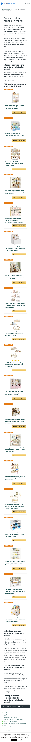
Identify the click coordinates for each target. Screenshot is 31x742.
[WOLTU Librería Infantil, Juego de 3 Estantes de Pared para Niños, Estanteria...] (15, 352)
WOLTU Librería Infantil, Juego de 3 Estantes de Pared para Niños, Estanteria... (15, 364)
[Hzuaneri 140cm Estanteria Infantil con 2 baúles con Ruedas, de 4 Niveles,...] (15, 582)
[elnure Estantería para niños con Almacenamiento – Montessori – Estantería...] (15, 412)
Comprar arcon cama (9, 712)
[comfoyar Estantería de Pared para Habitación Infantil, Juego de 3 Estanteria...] (15, 182)
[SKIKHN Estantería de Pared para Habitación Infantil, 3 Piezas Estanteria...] (15, 553)
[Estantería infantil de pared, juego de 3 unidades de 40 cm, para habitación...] (15, 154)
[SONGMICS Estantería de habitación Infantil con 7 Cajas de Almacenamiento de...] (15, 126)
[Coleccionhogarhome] (8, 3)
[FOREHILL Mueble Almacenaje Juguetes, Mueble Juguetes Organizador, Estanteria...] (15, 383)
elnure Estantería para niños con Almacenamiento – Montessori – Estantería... (15, 421)
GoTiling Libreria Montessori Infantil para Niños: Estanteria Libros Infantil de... (14, 277)
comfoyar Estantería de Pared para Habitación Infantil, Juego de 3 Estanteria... (15, 192)
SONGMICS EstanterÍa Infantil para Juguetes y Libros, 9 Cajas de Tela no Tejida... (14, 534)
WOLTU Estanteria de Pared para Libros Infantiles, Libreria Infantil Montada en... (15, 305)
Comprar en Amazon (19, 112)
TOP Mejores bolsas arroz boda (12, 727)
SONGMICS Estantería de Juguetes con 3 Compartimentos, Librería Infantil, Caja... (15, 248)
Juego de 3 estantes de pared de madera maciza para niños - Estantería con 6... (15, 478)
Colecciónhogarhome (7, 9)
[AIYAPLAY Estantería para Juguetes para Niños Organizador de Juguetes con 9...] (15, 211)
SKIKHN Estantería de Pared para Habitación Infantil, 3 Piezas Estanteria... (15, 563)
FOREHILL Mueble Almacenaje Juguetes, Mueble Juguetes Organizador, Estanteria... (14, 393)
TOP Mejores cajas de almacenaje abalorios (15, 715)
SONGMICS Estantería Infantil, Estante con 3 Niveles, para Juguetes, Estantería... (14, 107)
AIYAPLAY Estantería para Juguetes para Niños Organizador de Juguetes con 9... (15, 220)
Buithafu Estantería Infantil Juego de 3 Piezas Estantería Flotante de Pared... (14, 333)
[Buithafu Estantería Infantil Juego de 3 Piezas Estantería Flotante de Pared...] (15, 324)
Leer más (19, 740)
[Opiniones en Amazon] (15, 360)
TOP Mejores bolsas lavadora (11, 721)
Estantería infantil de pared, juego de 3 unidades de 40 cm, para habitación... (14, 163)
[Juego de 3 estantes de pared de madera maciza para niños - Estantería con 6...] (15, 468)
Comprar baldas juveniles (10, 717)
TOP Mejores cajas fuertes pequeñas (13, 719)
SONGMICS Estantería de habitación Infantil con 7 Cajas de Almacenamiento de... (14, 135)
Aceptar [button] (14, 740)
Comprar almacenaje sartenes (12, 714)
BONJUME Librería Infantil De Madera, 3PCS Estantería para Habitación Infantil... (14, 506)
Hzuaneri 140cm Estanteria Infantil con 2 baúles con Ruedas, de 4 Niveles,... (15, 591)
